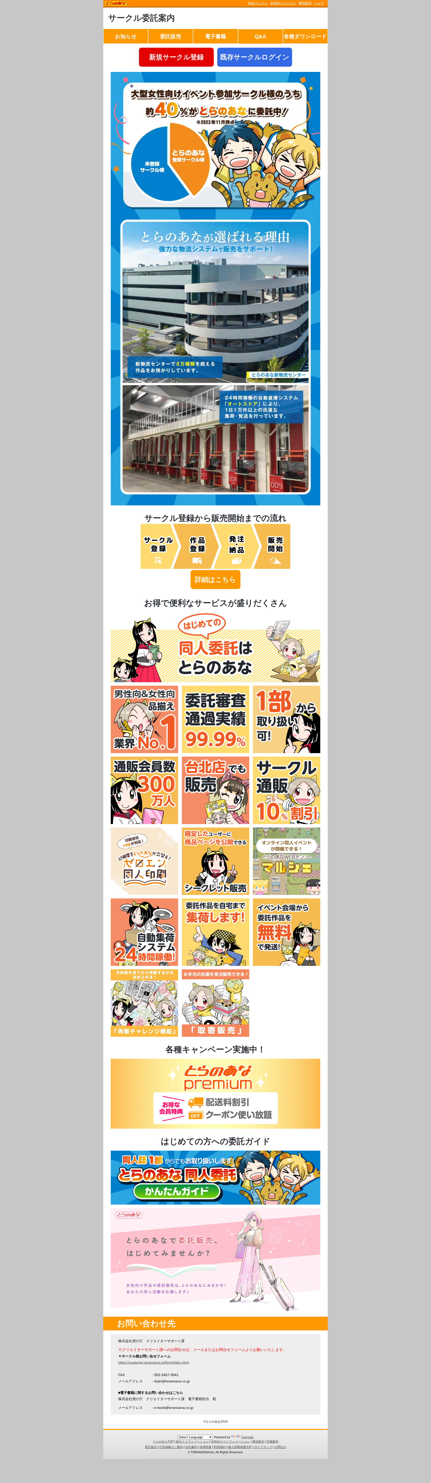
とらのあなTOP (163, 1441)
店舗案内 (272, 1441)
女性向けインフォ (283, 3)
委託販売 (170, 36)
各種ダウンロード (305, 36)
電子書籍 (215, 36)
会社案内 (191, 1447)
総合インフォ (258, 3)
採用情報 (206, 1447)
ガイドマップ (263, 1447)
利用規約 (220, 1447)
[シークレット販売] (215, 894)
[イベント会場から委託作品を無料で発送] (286, 965)
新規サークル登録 (176, 57)
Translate (247, 1437)
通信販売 (305, 3)
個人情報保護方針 (240, 1447)
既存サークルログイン (254, 57)
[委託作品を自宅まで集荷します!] (215, 965)
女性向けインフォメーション (230, 1441)
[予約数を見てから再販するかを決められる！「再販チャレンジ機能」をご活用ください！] (144, 1036)
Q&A (260, 36)
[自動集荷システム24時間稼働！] (144, 965)
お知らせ (126, 36)
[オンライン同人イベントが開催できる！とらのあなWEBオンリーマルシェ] (286, 894)
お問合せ (280, 1447)
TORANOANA (116, 3)
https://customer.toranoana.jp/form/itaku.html (153, 1362)
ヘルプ (319, 3)
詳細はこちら (215, 579)
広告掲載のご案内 (171, 1447)
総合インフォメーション (192, 1441)
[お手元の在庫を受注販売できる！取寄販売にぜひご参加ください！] (215, 1036)
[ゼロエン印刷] (144, 894)
